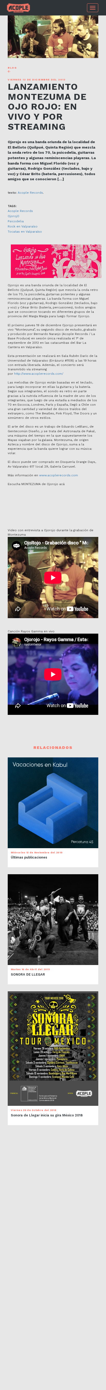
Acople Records (30, 192)
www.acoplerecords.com (58, 475)
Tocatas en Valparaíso (25, 231)
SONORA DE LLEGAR (28, 974)
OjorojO (13, 216)
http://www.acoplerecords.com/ (38, 373)
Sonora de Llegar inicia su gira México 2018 (47, 1115)
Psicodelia (16, 221)
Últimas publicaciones (29, 857)
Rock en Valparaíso (23, 226)
